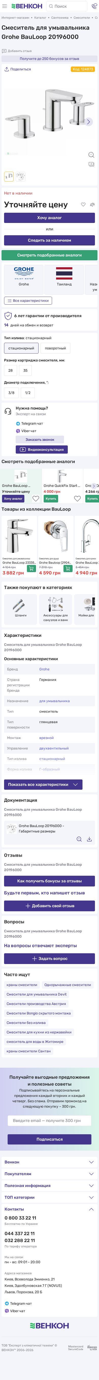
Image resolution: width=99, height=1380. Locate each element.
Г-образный (49, 769)
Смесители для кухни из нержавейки (39, 1032)
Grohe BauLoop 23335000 (18, 563)
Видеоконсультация (46, 449)
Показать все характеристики (38, 784)
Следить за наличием (49, 240)
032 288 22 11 (20, 1240)
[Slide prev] (10, 121)
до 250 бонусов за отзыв (49, 59)
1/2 (27, 393)
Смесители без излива (26, 1023)
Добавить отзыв (20, 51)
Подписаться (50, 1139)
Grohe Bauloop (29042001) (55, 563)
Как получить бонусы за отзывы (49, 881)
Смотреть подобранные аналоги (49, 255)
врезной (46, 738)
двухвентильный (54, 748)
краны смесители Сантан (29, 1051)
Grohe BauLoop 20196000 (15, 486)
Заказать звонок (40, 439)
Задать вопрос (53, 958)
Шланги (20, 615)
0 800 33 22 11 (20, 1218)
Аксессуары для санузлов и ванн (56, 618)
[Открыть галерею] (91, 164)
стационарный (52, 759)
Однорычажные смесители (67, 985)
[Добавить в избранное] (83, 204)
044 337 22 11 (20, 1233)
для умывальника (54, 701)
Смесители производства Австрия (36, 1004)
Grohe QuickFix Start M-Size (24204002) (61, 486)
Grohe (24, 284)
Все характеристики (31, 300)
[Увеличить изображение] (91, 154)
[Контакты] (94, 6)
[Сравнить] (92, 204)
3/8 (11, 393)
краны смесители (22, 985)
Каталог (40, 17)
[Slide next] (88, 121)
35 (25, 370)
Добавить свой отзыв (53, 905)
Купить (51, 498)
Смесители (82, 17)
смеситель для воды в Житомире (35, 1042)
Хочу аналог (49, 217)
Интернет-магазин (15, 17)
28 (10, 370)
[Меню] (5, 6)
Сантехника (60, 17)
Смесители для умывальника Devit (37, 994)
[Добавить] (31, 568)
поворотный (55, 348)
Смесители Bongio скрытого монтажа (39, 1013)
